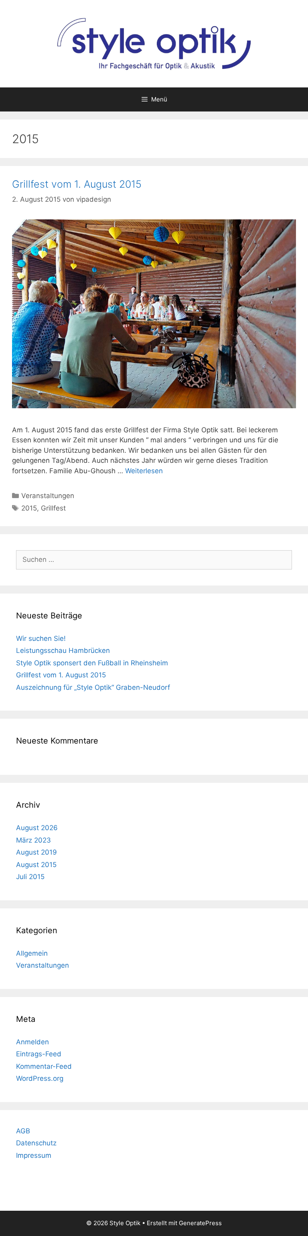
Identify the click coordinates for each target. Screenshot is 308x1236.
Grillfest (53, 508)
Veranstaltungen (47, 496)
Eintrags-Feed (38, 1054)
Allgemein (32, 953)
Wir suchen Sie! (41, 638)
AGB (23, 1131)
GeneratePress (200, 1223)
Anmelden (32, 1042)
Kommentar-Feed (44, 1066)
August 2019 (36, 852)
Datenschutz (36, 1143)
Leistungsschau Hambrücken (63, 650)
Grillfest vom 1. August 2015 (77, 184)
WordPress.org (39, 1078)
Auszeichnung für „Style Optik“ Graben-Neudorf (93, 687)
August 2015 (36, 865)
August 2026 (37, 828)
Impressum (33, 1155)
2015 (29, 508)
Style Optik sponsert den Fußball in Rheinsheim (92, 663)
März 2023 (33, 840)
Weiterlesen (144, 471)
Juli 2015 (30, 877)
